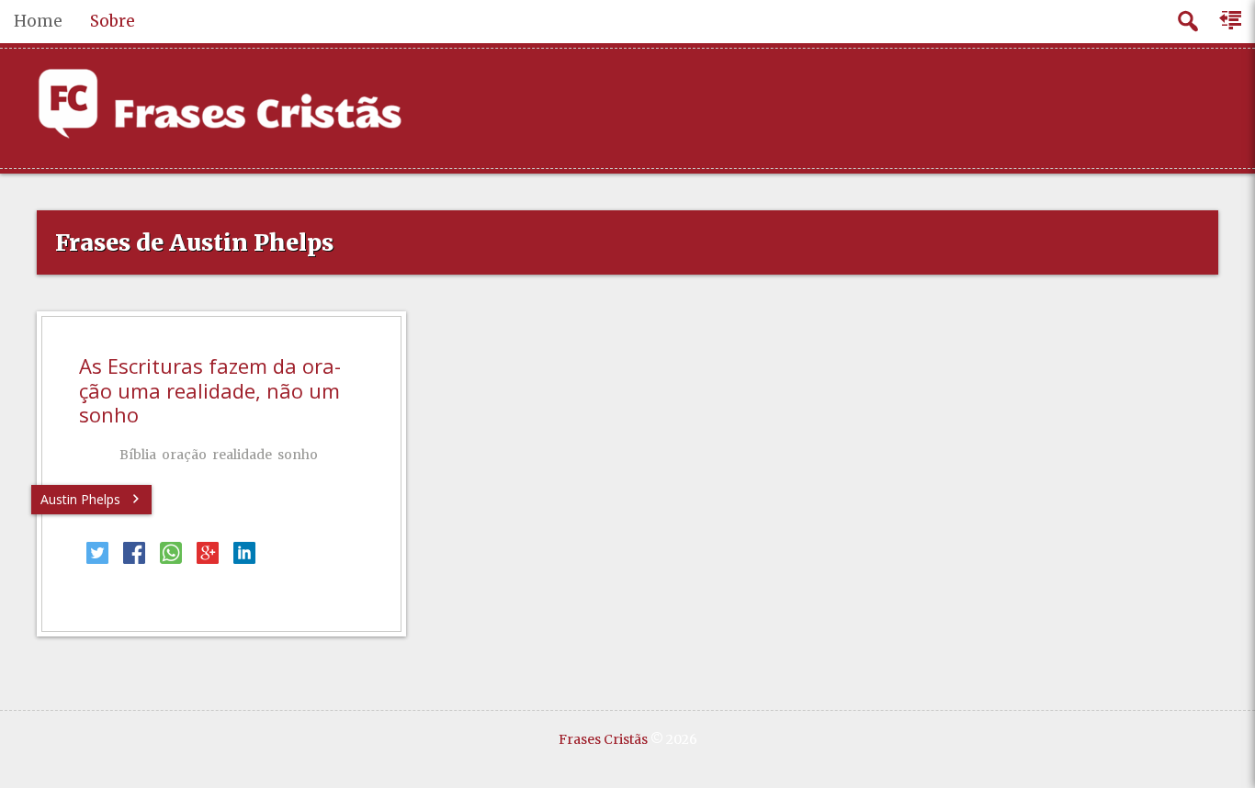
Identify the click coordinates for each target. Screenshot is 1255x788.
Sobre (112, 21)
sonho (297, 454)
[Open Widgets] (1232, 21)
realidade (242, 454)
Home (38, 21)
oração (184, 454)
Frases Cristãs (603, 739)
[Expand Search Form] (1187, 21)
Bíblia (137, 454)
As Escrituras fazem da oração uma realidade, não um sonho (210, 390)
